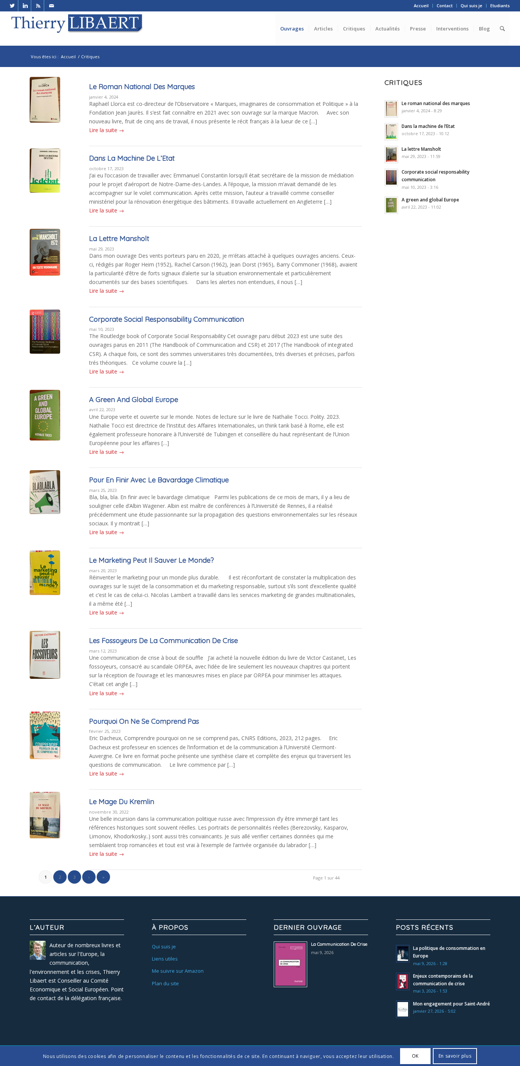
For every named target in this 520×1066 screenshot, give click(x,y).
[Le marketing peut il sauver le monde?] (45, 585)
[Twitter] (12, 5)
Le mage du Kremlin (121, 801)
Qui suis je (471, 5)
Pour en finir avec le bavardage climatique (159, 480)
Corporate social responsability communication (166, 319)
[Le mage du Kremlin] (45, 826)
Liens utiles (165, 958)
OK (415, 1056)
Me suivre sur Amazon (178, 970)
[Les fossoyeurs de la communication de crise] (45, 665)
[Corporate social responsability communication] (45, 344)
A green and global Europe (133, 399)
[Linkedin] (25, 5)
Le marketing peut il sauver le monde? (151, 560)
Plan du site (165, 983)
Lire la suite (106, 130)
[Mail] (51, 5)
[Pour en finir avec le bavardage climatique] (45, 504)
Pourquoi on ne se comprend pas (144, 721)
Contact (445, 5)
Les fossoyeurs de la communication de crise (163, 640)
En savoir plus (455, 1056)
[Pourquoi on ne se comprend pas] (45, 746)
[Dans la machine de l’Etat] (45, 182)
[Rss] (38, 5)
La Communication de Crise (339, 944)
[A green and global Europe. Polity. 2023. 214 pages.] (45, 424)
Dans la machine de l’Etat (132, 158)
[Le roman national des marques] (45, 111)
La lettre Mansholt (119, 238)
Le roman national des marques (142, 86)
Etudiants (500, 5)
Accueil (421, 5)
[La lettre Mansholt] (45, 263)
